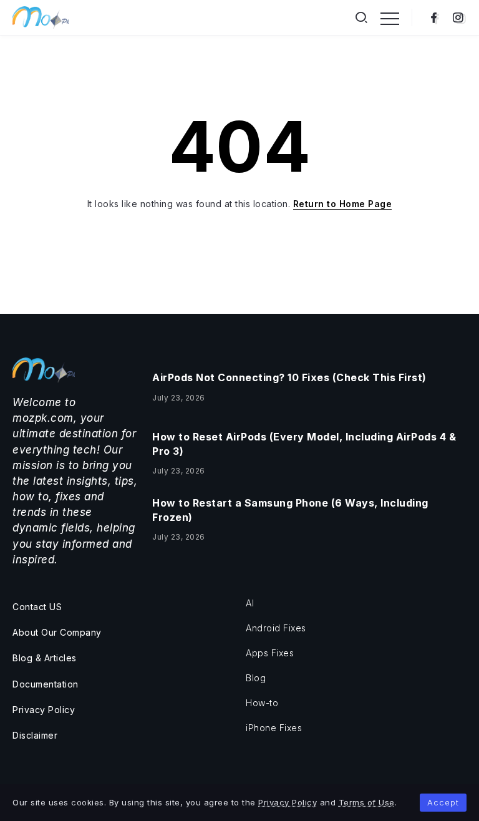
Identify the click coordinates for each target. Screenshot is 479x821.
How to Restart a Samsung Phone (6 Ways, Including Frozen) (290, 510)
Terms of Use (367, 802)
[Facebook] (434, 17)
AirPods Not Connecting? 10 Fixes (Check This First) (289, 377)
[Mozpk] (40, 16)
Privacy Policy (287, 802)
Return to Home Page (342, 203)
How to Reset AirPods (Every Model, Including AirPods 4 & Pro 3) (304, 443)
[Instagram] (458, 17)
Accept (443, 802)
